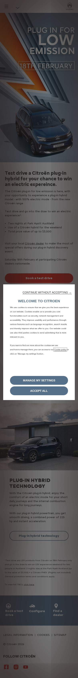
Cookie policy (60, 349)
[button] (47, 292)
